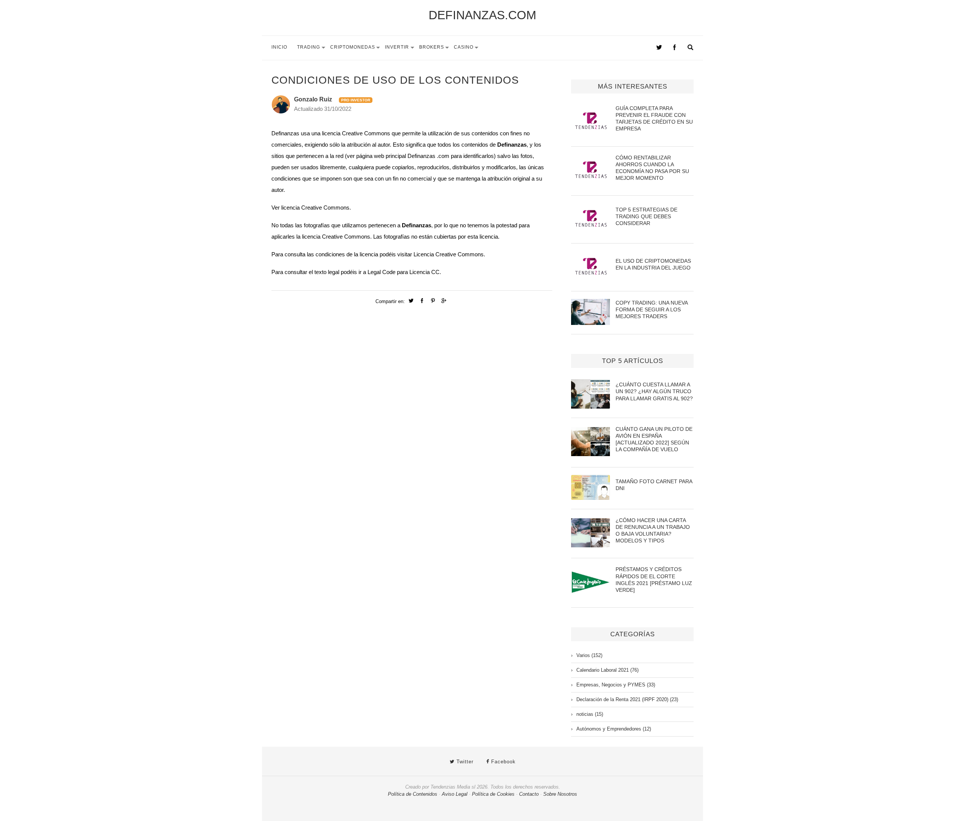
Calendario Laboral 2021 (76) (607, 670)
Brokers (431, 47)
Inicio (279, 47)
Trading (308, 47)
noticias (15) (589, 714)
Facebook (502, 761)
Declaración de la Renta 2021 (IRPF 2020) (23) (627, 699)
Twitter (464, 761)
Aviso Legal (454, 794)
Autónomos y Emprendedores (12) (613, 729)
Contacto (529, 794)
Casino (463, 47)
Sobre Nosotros (560, 794)
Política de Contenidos (412, 794)
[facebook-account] (674, 48)
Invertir (397, 47)
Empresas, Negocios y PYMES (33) (615, 685)
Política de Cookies (493, 794)
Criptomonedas (352, 47)
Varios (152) (589, 655)
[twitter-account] (659, 48)
